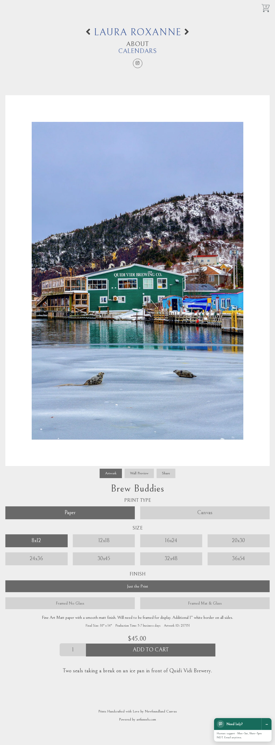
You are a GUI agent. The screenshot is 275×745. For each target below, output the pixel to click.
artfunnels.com (146, 719)
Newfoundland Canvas (161, 711)
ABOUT (137, 44)
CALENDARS (137, 51)
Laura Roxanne (137, 32)
